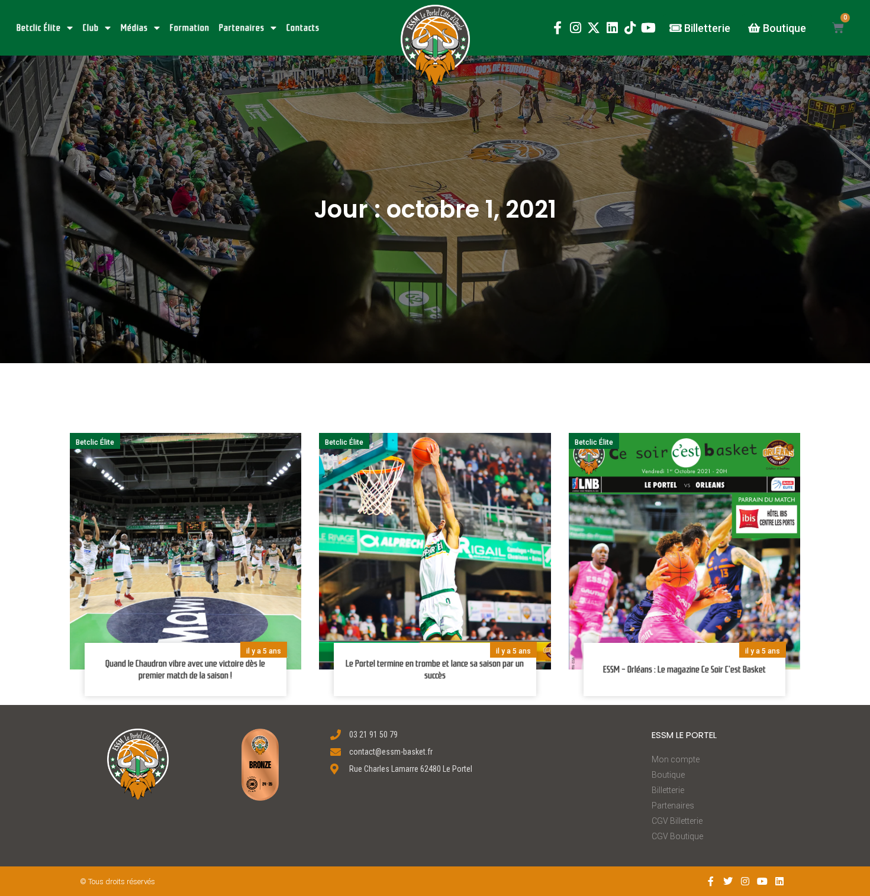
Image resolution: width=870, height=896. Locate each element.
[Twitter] (728, 881)
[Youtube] (648, 28)
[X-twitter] (594, 28)
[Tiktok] (630, 28)
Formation (190, 27)
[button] (435, 45)
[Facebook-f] (557, 28)
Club (91, 27)
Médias (134, 27)
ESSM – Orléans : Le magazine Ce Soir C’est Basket (684, 669)
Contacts (303, 27)
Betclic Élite (39, 27)
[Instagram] (575, 28)
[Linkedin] (612, 28)
